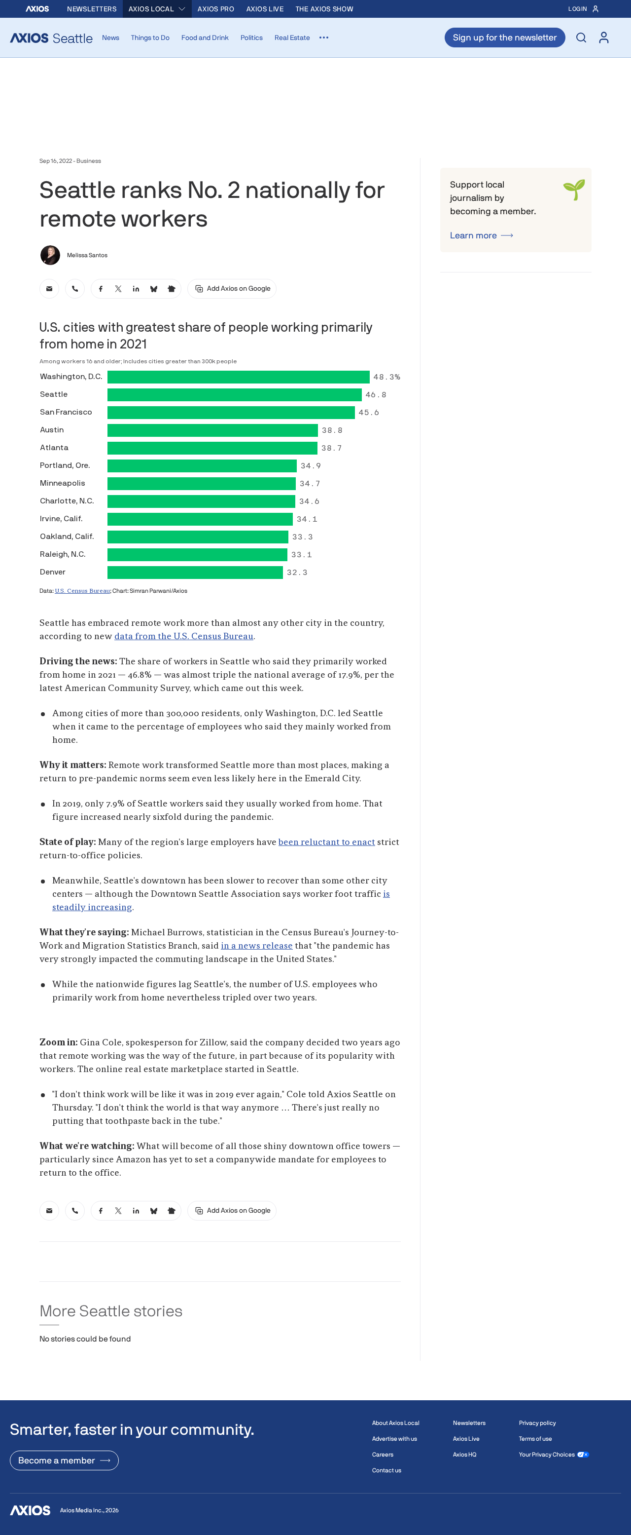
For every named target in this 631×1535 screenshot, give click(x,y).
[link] (49, 289)
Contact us (386, 1470)
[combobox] (157, 9)
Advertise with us (394, 1439)
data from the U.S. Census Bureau (183, 636)
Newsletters (92, 9)
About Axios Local (396, 1423)
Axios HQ (464, 1455)
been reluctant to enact (327, 842)
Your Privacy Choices (547, 1455)
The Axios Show (324, 9)
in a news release (257, 946)
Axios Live (265, 9)
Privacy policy (537, 1423)
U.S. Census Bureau (82, 591)
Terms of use (535, 1439)
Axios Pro (216, 9)
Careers (382, 1455)
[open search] (581, 37)
